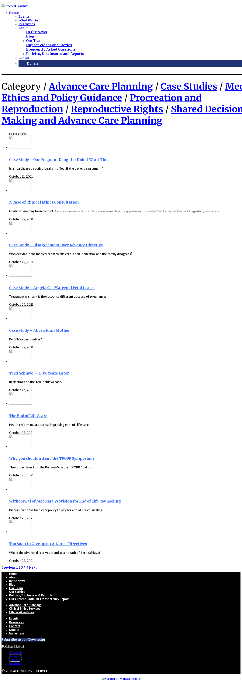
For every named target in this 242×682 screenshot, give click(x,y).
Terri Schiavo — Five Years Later (39, 373)
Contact (14, 626)
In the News (17, 581)
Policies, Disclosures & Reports (31, 595)
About (13, 577)
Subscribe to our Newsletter (23, 639)
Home (13, 574)
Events (14, 618)
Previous (9, 567)
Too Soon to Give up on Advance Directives (48, 544)
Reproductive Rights (117, 109)
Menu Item (16, 633)
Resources (16, 622)
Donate (14, 630)
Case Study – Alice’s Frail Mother (39, 330)
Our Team (16, 588)
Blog (12, 584)
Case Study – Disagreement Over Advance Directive (56, 245)
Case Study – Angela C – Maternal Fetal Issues (52, 288)
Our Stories (17, 592)
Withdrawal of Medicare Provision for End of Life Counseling (65, 501)
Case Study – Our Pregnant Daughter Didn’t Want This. (59, 160)
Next (33, 567)
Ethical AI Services (21, 612)
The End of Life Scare (28, 416)
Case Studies (189, 86)
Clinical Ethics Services (24, 608)
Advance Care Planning (101, 86)
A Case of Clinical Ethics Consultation (44, 202)
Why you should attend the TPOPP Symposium (51, 458)
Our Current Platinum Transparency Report (39, 599)
